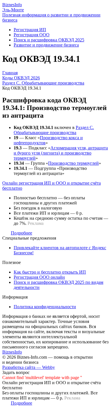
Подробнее (21, 233)
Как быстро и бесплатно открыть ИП (50, 272)
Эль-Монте (13, 9)
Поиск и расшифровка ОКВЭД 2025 (49, 39)
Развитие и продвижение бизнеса (46, 45)
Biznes (12, 4)
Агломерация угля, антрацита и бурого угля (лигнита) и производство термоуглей (61, 152)
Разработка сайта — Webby (28, 367)
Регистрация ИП (30, 29)
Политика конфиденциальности (45, 306)
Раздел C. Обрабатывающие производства (54, 130)
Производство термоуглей (73, 163)
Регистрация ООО (32, 34)
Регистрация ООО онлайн (39, 277)
